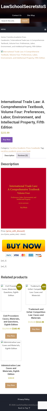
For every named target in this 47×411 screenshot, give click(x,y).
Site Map (31, 15)
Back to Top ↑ (24, 408)
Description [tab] (9, 156)
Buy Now (6, 140)
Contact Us (16, 15)
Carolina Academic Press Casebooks (25, 148)
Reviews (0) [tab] (23, 156)
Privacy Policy (23, 399)
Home (3, 37)
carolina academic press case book (15, 151)
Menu (3, 29)
